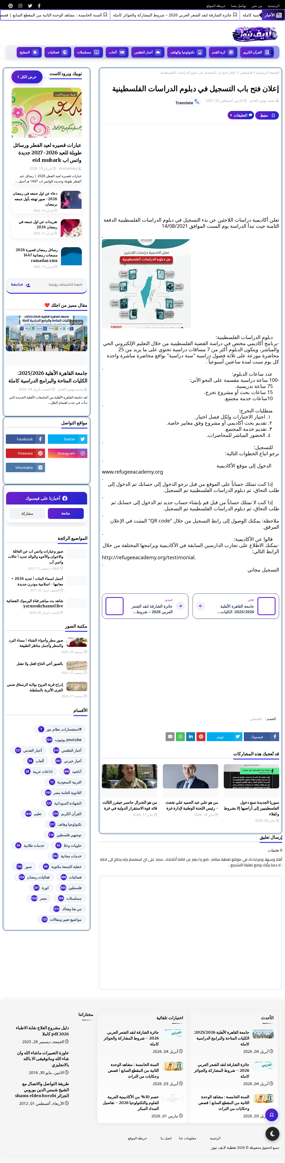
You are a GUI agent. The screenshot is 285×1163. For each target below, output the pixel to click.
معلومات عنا (187, 1138)
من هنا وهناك (67, 908)
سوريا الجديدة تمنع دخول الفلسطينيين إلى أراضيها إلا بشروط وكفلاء (251, 808)
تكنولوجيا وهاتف (66, 824)
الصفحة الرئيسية (267, 72)
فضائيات (71, 877)
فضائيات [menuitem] (53, 52)
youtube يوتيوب (64, 739)
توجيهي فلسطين (65, 834)
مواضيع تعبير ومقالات (62, 919)
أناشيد (73, 771)
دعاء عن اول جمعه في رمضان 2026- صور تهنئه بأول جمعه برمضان (35, 199)
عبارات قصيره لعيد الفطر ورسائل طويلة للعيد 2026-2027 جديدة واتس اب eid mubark (47, 152)
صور (24, 866)
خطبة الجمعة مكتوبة (63, 866)
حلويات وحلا (69, 845)
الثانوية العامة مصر (64, 792)
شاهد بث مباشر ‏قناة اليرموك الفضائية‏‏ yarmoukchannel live (34, 603)
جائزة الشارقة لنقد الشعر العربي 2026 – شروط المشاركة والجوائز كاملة (186, 15)
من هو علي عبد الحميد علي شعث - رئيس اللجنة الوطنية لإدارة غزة (192, 805)
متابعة (65, 513)
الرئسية (215, 1138)
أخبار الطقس (68, 750)
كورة (41, 887)
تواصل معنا (238, 5)
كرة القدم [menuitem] (218, 52)
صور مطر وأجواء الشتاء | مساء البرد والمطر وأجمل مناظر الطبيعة (36, 643)
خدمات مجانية (67, 855)
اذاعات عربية (39, 771)
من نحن (257, 5)
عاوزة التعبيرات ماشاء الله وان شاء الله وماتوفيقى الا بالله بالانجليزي (43, 1059)
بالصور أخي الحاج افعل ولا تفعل (39, 663)
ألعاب (36, 760)
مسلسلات (70, 898)
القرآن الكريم (67, 813)
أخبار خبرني (68, 760)
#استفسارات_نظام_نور (61, 729)
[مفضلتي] (271, 1114)
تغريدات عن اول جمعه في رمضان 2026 (38, 224)
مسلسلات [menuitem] (84, 52)
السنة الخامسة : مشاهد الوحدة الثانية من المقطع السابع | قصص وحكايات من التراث (223, 1102)
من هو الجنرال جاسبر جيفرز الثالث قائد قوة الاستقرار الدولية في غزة (129, 805)
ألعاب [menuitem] (113, 52)
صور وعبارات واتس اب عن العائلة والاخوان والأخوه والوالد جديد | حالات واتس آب (35, 557)
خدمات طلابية (30, 845)
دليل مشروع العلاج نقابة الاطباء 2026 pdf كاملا (42, 1030)
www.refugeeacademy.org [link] (132, 471)
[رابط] (39, 6)
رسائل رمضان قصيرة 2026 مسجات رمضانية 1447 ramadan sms (37, 255)
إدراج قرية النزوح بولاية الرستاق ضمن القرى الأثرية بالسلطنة (35, 687)
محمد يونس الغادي (262, 100)
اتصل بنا (166, 1138)
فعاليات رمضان (34, 877)
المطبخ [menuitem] (25, 52)
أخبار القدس (29, 750)
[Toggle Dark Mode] (272, 1134)
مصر (39, 898)
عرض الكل (28, 76)
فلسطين (246, 72)
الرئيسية (273, 5)
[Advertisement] (190, 168)
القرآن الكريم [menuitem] (252, 52)
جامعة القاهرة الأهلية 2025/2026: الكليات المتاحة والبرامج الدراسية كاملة (47, 377)
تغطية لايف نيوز (223, 1147)
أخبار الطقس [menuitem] (143, 52)
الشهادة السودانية (64, 803)
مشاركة (27, 513)
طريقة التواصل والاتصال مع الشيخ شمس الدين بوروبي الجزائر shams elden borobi (42, 1089)
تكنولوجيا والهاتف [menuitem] (182, 52)
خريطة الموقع (216, 5)
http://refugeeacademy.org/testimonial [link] (148, 557)
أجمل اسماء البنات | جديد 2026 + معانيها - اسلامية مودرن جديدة (37, 581)
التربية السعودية (66, 782)
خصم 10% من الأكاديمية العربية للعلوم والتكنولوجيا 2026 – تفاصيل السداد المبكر (131, 1102)
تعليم (33, 813)
